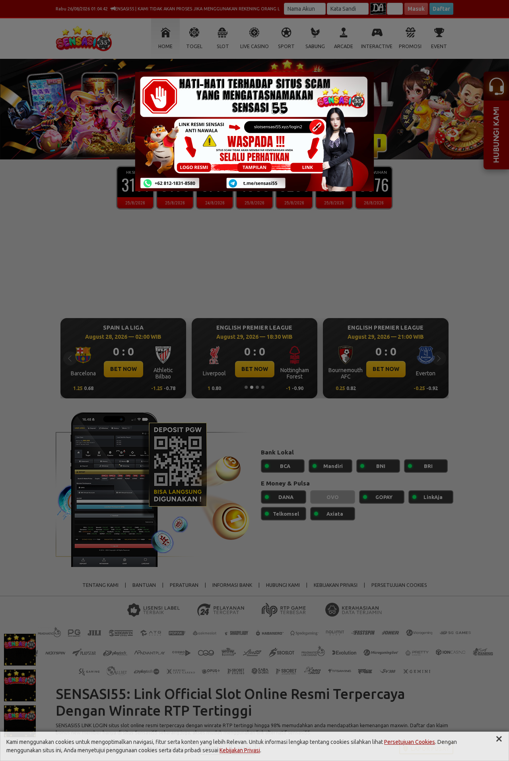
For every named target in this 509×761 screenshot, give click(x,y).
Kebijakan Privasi (240, 750)
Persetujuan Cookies (409, 742)
